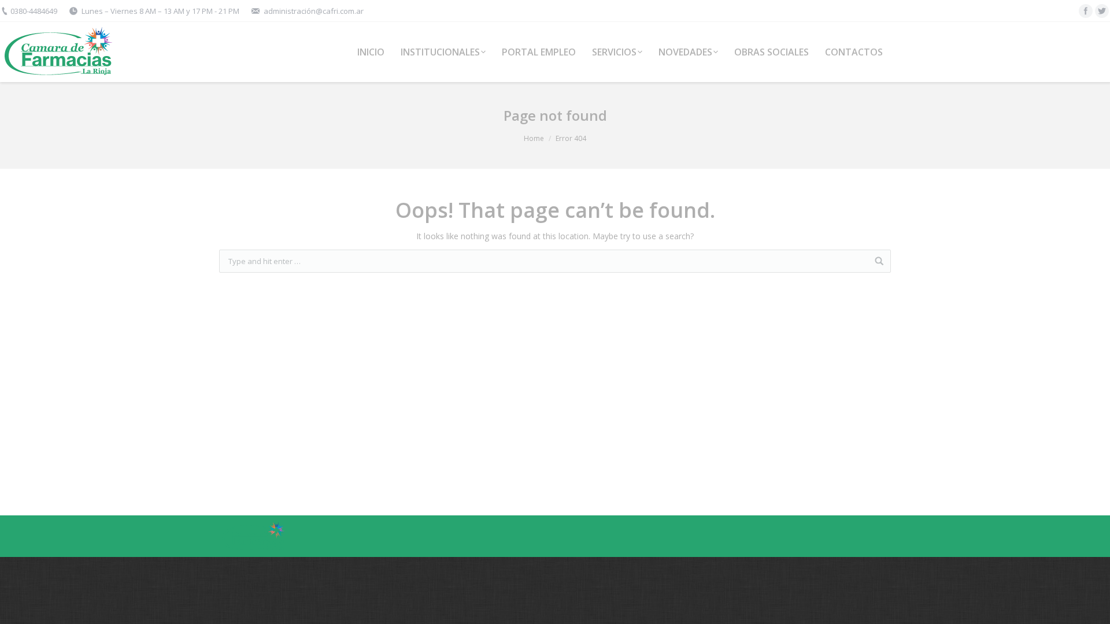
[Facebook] (1086, 11)
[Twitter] (1102, 11)
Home (534, 138)
